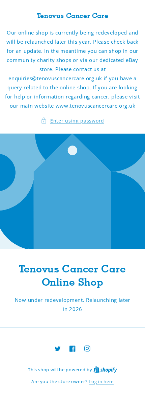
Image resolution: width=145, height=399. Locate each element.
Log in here (101, 381)
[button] (72, 120)
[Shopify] (105, 370)
